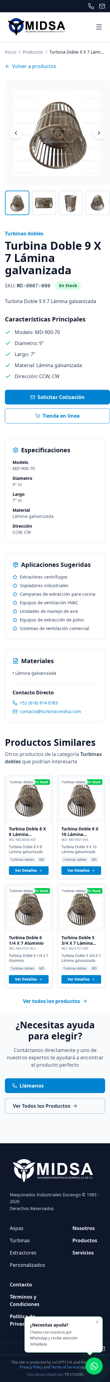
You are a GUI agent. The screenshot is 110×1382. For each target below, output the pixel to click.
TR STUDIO (73, 1374)
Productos (33, 52)
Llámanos (32, 1085)
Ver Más (29, 801)
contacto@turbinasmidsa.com (50, 711)
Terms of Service (65, 1367)
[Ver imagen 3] (71, 203)
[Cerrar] (97, 1321)
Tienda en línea (61, 415)
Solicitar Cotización (61, 397)
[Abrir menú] (99, 27)
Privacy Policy (31, 1367)
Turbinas (20, 1240)
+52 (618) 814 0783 (39, 703)
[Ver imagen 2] (44, 203)
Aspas (17, 1228)
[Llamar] (91, 6)
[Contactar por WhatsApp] (94, 1366)
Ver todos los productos (51, 1001)
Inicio (10, 52)
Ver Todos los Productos (41, 1106)
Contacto (21, 1284)
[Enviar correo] (102, 6)
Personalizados (27, 1265)
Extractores (23, 1252)
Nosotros (83, 1228)
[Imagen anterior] (16, 133)
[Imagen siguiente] (99, 133)
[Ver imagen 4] (98, 203)
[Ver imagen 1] (17, 203)
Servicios (83, 1252)
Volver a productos (34, 66)
